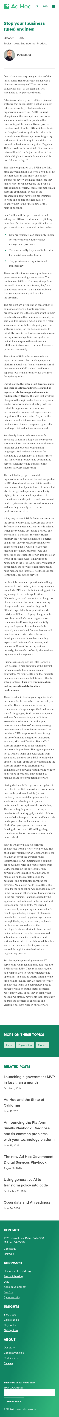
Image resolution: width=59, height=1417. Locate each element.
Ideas (16, 43)
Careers (8, 1363)
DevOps (8, 1292)
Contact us (10, 1249)
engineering (25, 1045)
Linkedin (9, 1254)
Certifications (11, 1358)
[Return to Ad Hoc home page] (17, 6)
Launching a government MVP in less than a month (29, 1079)
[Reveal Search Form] (36, 6)
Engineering (28, 43)
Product (42, 43)
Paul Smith (24, 55)
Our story (9, 1348)
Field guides (11, 1330)
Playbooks (10, 1325)
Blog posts (10, 1315)
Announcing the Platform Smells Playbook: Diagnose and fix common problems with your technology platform (29, 1131)
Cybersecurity (12, 1297)
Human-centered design (18, 1271)
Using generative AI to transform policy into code (26, 1182)
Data (6, 1282)
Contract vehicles (14, 1353)
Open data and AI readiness (27, 1202)
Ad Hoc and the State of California (24, 1102)
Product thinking (13, 1276)
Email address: (13, 1387)
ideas (9, 1045)
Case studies (11, 1320)
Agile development (15, 1287)
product (42, 1045)
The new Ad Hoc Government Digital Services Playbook (28, 1159)
